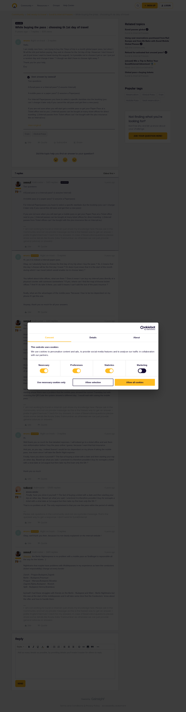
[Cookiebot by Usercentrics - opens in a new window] (142, 328)
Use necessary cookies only (51, 382)
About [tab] (136, 337)
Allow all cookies (134, 382)
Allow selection (93, 382)
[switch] (77, 370)
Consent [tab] (49, 337)
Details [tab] (93, 337)
